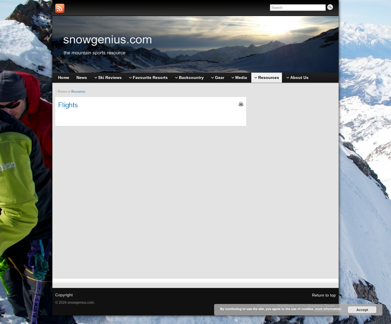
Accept (362, 309)
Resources (78, 92)
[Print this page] (241, 104)
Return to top (324, 295)
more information (328, 309)
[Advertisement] (294, 176)
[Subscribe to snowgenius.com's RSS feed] (59, 8)
